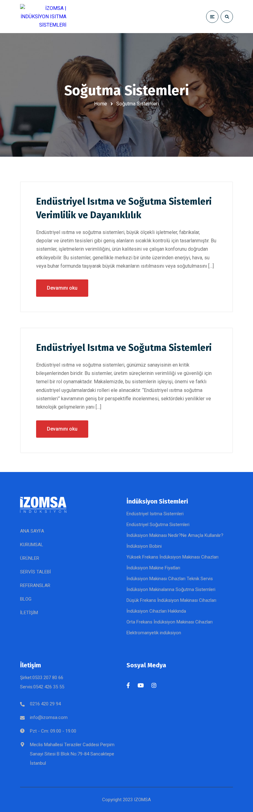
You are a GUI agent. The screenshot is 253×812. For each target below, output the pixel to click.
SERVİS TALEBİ (35, 572)
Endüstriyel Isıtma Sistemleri (155, 514)
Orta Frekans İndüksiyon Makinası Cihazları (169, 622)
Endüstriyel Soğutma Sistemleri (157, 524)
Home (100, 104)
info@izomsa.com (49, 717)
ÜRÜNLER (29, 558)
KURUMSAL (31, 544)
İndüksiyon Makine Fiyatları (153, 568)
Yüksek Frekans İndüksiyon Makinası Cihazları (172, 557)
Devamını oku (62, 288)
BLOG (25, 599)
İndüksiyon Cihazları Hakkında (156, 611)
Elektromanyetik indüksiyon (153, 633)
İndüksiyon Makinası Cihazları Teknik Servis (169, 578)
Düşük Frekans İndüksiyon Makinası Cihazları (171, 600)
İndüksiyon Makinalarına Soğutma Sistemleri (170, 589)
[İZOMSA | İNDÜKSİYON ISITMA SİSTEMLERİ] (43, 16)
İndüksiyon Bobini (144, 546)
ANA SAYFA (32, 531)
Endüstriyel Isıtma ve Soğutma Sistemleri (124, 347)
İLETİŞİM (29, 612)
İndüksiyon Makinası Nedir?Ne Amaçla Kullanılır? (174, 535)
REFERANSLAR (35, 585)
